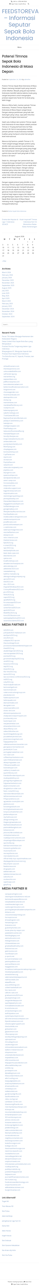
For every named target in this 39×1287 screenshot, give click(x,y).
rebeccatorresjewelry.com (13, 467)
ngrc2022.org (9, 548)
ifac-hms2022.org (10, 672)
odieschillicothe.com (11, 731)
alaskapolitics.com (10, 397)
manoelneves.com (10, 402)
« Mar (4, 261)
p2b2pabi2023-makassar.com (15, 633)
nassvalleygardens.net (13, 1156)
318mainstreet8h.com (12, 765)
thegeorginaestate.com (12, 822)
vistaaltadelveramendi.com (15, 902)
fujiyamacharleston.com (12, 783)
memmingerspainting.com (13, 496)
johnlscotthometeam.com (13, 524)
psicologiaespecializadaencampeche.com (20, 909)
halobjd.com (8, 423)
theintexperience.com (12, 369)
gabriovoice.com (11, 951)
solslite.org (9, 1068)
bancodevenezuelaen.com (13, 384)
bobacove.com (9, 830)
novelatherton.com (12, 1153)
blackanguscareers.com (14, 1141)
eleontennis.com (10, 556)
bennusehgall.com (10, 687)
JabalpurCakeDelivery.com (13, 421)
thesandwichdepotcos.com (13, 501)
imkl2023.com (9, 605)
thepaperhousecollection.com (16, 1063)
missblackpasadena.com (14, 972)
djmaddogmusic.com (12, 1073)
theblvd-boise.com (10, 540)
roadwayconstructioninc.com (14, 838)
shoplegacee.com (10, 449)
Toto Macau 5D (7, 1206)
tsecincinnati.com (10, 690)
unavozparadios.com (11, 708)
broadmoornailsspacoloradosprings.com (20, 969)
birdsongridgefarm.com (14, 1125)
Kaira (21, 1282)
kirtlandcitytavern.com (13, 1115)
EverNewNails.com (10, 514)
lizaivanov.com (10, 925)
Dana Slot (5, 1226)
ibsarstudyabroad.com (12, 684)
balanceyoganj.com (11, 410)
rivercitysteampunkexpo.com (16, 1107)
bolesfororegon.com (12, 1143)
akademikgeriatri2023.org (13, 651)
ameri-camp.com (10, 480)
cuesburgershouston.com (14, 907)
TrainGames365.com (11, 415)
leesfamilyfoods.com (11, 550)
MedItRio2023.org (10, 613)
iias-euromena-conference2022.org (17, 677)
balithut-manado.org (11, 574)
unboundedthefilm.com (12, 371)
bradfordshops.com (11, 561)
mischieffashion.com (11, 532)
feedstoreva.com (10, 866)
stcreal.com (8, 460)
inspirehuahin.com (10, 493)
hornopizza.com (11, 917)
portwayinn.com (11, 1070)
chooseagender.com (11, 392)
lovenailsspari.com (10, 768)
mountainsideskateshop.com (16, 1112)
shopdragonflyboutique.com (14, 840)
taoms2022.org (9, 674)
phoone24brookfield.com (13, 832)
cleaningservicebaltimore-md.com (17, 896)
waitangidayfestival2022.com (14, 618)
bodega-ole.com (11, 1146)
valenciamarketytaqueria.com (16, 977)
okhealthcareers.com (11, 366)
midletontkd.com (11, 1091)
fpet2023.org (8, 543)
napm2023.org (9, 597)
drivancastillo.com (11, 1086)
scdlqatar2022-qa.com (12, 640)
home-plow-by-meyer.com (15, 930)
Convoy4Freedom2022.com (14, 589)
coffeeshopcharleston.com (13, 757)
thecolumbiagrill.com (11, 643)
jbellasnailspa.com (10, 814)
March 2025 (6, 301)
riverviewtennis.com (11, 856)
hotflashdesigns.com (11, 506)
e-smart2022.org (10, 545)
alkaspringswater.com (12, 762)
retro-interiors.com (11, 537)
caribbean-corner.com (13, 1102)
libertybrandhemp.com (13, 1133)
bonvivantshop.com (11, 452)
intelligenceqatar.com (12, 426)
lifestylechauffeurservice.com (14, 511)
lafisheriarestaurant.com (13, 796)
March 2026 (6, 272)
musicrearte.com (10, 851)
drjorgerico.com (9, 473)
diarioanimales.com (11, 703)
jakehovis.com (9, 804)
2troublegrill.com (11, 1042)
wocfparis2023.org (10, 635)
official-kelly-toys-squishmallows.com (17, 858)
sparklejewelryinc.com (13, 1003)
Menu (20, 47)
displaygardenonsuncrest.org (15, 861)
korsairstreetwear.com (13, 959)
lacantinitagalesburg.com (13, 734)
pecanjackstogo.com (12, 998)
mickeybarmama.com (11, 835)
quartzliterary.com (10, 773)
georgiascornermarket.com (14, 747)
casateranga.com (11, 1044)
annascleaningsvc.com (13, 1011)
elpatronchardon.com (12, 786)
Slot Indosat (6, 1240)
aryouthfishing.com (12, 985)
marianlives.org (9, 376)
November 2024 (8, 311)
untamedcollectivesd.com (14, 1055)
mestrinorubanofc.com (13, 1151)
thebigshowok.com (12, 941)
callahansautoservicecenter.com (15, 744)
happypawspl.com (10, 742)
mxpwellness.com (11, 1057)
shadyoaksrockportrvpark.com (15, 716)
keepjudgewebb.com (12, 1081)
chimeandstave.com (12, 943)
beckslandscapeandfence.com (16, 899)
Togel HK (5, 1201)
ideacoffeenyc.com (10, 729)
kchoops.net (9, 1109)
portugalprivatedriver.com (13, 752)
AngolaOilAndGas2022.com (14, 587)
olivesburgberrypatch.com (15, 1024)
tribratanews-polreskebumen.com (18, 1164)
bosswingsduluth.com (12, 807)
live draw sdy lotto (9, 1250)
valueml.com (8, 465)
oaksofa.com (8, 877)
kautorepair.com (10, 721)
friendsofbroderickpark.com (14, 775)
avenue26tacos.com (12, 964)
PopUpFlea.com (9, 462)
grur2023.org (9, 592)
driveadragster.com (12, 920)
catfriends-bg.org (10, 374)
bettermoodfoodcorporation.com (16, 387)
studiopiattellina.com (11, 778)
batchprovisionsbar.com (13, 845)
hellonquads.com (10, 700)
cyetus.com (8, 558)
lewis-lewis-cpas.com (11, 553)
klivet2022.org (9, 669)
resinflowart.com (11, 954)
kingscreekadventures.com (14, 439)
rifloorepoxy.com (11, 1034)
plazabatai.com (9, 695)
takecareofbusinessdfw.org (14, 431)
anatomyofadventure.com (14, 1083)
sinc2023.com (8, 638)
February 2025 (7, 303)
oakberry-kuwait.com (11, 770)
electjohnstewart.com (13, 1159)
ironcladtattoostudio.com (14, 1006)
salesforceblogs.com (11, 413)
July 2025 (5, 290)
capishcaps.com (9, 882)
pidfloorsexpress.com (12, 382)
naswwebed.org (9, 571)
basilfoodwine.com (12, 1096)
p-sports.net (9, 956)
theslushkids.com (11, 1026)
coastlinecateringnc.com (14, 904)
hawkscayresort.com (11, 697)
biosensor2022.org (11, 664)
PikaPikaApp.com (10, 428)
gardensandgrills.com (13, 1094)
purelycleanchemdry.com (13, 444)
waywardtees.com (10, 379)
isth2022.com (8, 630)
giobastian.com (10, 1029)
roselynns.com (9, 408)
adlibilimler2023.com (11, 569)
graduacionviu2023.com (14, 995)
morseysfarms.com (11, 853)
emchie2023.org (9, 656)
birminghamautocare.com (13, 809)
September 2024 (8, 316)
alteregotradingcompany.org (14, 576)
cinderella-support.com (12, 488)
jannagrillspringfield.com (13, 781)
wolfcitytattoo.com (12, 1013)
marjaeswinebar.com (11, 723)
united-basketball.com (13, 987)
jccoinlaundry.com (10, 718)
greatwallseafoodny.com (14, 946)
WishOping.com (9, 447)
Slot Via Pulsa (7, 1255)
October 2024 (7, 314)
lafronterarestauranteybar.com (16, 1018)
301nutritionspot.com (13, 1117)
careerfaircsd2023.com (12, 608)
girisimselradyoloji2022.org (14, 659)
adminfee (27, 79)
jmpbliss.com (8, 470)
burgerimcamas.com (12, 1190)
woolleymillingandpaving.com (16, 1037)
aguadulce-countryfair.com (14, 801)
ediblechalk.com (9, 871)
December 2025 (8, 280)
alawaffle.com (10, 982)
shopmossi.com (11, 1052)
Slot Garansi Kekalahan (11, 1245)
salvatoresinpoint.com (12, 519)
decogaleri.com (9, 705)
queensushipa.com (11, 475)
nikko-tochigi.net (11, 1099)
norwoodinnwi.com (12, 1135)
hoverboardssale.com (12, 395)
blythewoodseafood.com (13, 825)
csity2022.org (8, 682)
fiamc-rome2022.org (11, 791)
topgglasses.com (11, 967)
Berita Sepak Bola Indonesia (17, 211)
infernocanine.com (12, 1060)
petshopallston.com (12, 961)
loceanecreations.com (13, 1122)
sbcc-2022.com (9, 584)
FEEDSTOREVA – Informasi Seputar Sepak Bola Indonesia (20, 24)
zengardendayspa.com (13, 1000)
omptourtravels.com (12, 1161)
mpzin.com (8, 457)
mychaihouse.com (10, 817)
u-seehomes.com (10, 527)
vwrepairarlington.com (13, 894)
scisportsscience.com (13, 1185)
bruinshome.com (11, 1008)
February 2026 (7, 275)
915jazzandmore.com (11, 799)
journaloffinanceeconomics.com (17, 1177)
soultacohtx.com (10, 879)
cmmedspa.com (10, 1089)
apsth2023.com (9, 610)
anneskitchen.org (11, 974)
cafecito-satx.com (11, 993)
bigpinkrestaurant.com (12, 491)
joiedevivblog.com (11, 1128)
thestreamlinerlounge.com (15, 1148)
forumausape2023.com (12, 602)
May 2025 (5, 296)
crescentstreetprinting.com (15, 915)
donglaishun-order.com (12, 788)
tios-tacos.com (10, 990)
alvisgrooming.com (11, 819)
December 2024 (8, 309)
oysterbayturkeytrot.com (14, 1016)
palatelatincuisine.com (13, 933)
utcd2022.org (8, 661)
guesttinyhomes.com (13, 928)
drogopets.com (9, 869)
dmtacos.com (10, 912)
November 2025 (8, 283)
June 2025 (5, 293)
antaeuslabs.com (10, 441)
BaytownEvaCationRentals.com (15, 418)
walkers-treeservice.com (14, 1050)
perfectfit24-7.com (10, 749)
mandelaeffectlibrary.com (13, 405)
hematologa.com (11, 922)
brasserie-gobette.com (12, 848)
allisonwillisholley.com (13, 1065)
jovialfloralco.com (10, 522)
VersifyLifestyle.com (11, 436)
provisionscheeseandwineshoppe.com (18, 646)
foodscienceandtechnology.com (16, 1182)
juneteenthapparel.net (13, 1172)
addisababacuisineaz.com (14, 1187)
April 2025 (6, 298)
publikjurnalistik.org (12, 1169)
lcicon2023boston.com (12, 615)
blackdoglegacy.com (12, 935)
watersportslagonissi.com (13, 530)
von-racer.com (9, 755)
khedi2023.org (9, 648)
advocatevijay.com (10, 566)
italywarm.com (10, 1174)
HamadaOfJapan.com (11, 434)
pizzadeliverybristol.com (13, 736)
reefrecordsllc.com (12, 980)
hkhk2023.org (9, 595)
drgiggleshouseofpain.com (14, 504)
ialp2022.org (8, 666)
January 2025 (7, 306)
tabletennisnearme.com (12, 874)
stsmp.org (7, 400)
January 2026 (7, 277)
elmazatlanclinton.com (12, 726)
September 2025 (8, 285)
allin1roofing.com (11, 1078)
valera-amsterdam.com (13, 1130)
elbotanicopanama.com (12, 713)
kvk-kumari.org (10, 1179)
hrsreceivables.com (11, 483)
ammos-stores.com (12, 1120)
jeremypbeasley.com (11, 498)
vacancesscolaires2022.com (14, 620)
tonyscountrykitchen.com (13, 812)
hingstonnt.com (9, 389)
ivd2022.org (8, 679)
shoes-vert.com (9, 710)
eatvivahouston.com (12, 938)
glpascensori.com (11, 1031)
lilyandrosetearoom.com (14, 1021)
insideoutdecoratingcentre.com (15, 517)
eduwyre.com (8, 535)
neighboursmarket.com (14, 1138)
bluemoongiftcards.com (14, 1104)
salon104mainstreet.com (13, 760)
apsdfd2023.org (9, 600)
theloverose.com (11, 948)
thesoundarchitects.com (14, 1076)
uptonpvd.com (10, 1039)
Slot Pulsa (5, 1211)
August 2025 (6, 288)
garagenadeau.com (11, 509)
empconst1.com (9, 485)
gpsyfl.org (7, 884)
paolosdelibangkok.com (12, 827)
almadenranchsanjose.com (13, 563)
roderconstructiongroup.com (14, 692)
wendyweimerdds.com (12, 478)
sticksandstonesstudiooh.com (16, 1047)
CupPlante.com (9, 454)
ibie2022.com (8, 582)
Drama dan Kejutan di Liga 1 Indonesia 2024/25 (10, 221)
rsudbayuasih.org (11, 1166)
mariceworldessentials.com (14, 794)
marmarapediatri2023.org (13, 653)
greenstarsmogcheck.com (13, 739)
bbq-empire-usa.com (11, 864)
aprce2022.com (9, 579)
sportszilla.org (9, 843)
